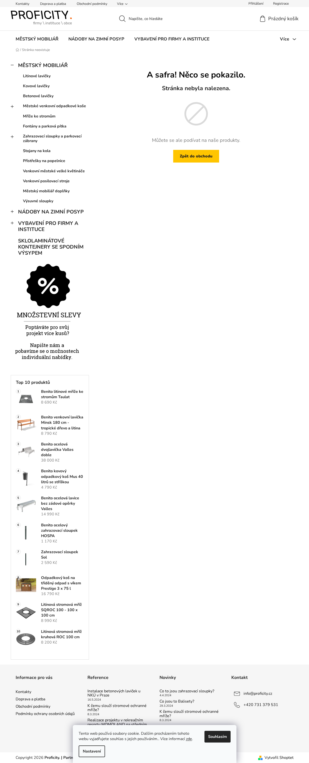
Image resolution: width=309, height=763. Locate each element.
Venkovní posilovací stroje (46, 181)
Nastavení (92, 751)
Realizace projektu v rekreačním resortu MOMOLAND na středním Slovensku (117, 724)
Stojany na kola (37, 151)
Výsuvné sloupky (38, 201)
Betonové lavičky (38, 96)
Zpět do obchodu (196, 156)
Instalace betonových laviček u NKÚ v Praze (113, 693)
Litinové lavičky (37, 76)
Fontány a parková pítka (44, 126)
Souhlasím (217, 736)
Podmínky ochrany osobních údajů (45, 713)
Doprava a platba (53, 3)
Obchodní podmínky (92, 3)
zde (189, 739)
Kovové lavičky (36, 86)
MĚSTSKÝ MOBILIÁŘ (43, 65)
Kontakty (22, 3)
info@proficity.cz (258, 693)
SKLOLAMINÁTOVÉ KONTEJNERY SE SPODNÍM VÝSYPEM (51, 246)
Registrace (281, 3)
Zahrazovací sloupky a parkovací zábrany (52, 139)
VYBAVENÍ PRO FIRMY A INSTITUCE (48, 226)
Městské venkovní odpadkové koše (54, 106)
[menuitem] (37, 39)
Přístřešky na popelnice (44, 161)
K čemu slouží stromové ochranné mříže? (117, 708)
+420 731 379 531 (261, 704)
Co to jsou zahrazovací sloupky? (187, 691)
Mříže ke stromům (39, 116)
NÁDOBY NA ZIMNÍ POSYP (51, 211)
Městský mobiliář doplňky (46, 191)
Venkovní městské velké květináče (54, 171)
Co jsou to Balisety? (177, 701)
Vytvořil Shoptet (279, 757)
